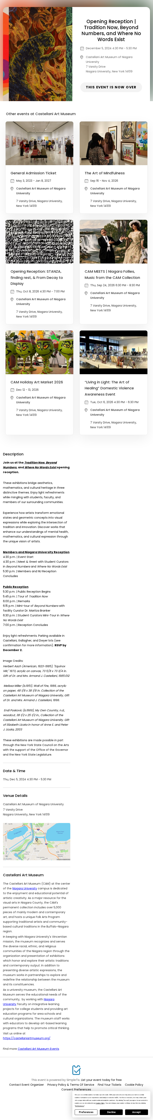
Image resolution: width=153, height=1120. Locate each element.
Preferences (86, 1112)
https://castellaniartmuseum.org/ (26, 1038)
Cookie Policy (134, 1085)
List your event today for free (101, 1080)
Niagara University (24, 888)
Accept (136, 1112)
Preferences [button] (79, 1106)
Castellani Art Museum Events (38, 1049)
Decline (111, 1112)
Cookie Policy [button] (100, 1103)
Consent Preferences (76, 1089)
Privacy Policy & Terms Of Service (70, 1085)
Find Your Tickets (109, 1085)
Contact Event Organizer (26, 1085)
